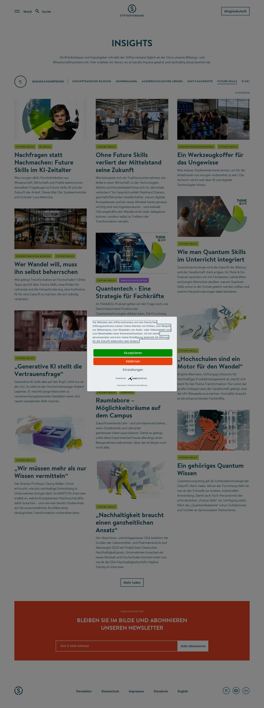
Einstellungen (133, 370)
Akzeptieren (133, 353)
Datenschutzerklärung (137, 385)
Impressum (121, 385)
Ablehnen (133, 361)
